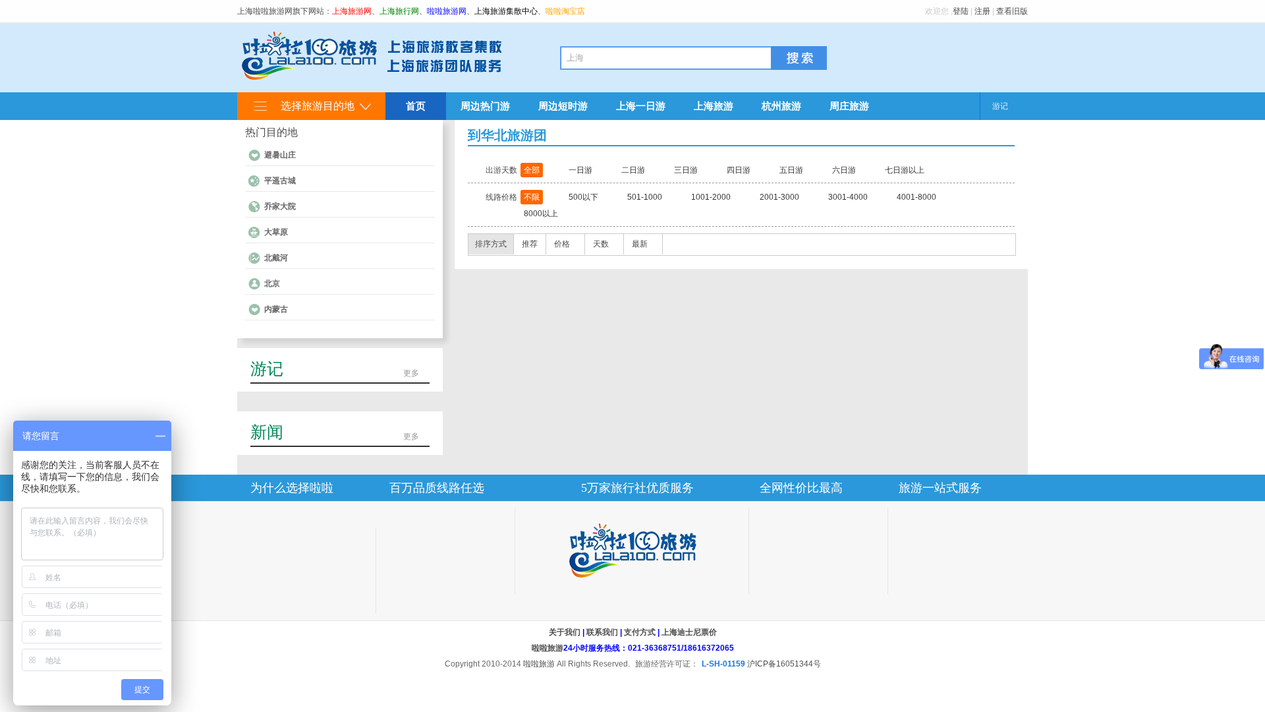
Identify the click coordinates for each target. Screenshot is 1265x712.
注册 (982, 11)
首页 (416, 105)
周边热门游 (485, 105)
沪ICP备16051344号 (784, 663)
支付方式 (640, 632)
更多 (411, 373)
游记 (1000, 106)
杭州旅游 (781, 105)
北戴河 (276, 257)
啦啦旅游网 (446, 11)
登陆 (961, 11)
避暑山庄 (280, 155)
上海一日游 (640, 105)
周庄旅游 (849, 105)
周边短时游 (563, 105)
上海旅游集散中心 (506, 11)
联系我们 (602, 632)
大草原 (276, 232)
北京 (272, 283)
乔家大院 (280, 206)
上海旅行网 (399, 11)
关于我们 (564, 632)
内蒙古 (276, 309)
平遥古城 (280, 180)
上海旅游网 (352, 11)
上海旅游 (713, 105)
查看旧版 (1012, 11)
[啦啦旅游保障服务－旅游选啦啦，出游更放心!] (631, 550)
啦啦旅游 (547, 648)
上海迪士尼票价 (689, 632)
